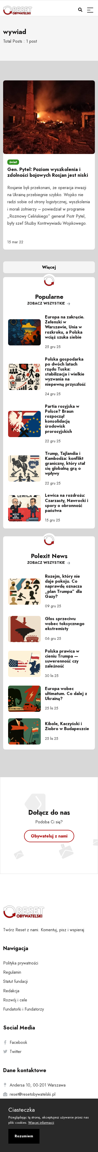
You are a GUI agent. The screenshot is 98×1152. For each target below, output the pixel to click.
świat (13, 162)
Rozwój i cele (15, 1000)
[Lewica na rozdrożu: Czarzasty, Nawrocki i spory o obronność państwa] (26, 508)
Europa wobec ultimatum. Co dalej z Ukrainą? (66, 694)
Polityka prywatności (20, 963)
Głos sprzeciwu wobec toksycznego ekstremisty (64, 624)
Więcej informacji (41, 1122)
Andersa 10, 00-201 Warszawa (38, 1085)
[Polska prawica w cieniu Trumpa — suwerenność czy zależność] (26, 664)
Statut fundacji (15, 981)
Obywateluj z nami (49, 836)
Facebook (18, 1042)
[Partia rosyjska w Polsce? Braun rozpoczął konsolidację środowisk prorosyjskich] (26, 424)
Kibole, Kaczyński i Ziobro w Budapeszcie (67, 726)
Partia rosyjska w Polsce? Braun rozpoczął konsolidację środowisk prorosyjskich (62, 418)
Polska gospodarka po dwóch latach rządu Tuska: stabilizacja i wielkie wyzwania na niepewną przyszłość (65, 371)
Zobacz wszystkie (46, 303)
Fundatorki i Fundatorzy (23, 1009)
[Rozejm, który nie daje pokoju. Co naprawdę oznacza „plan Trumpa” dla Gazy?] (26, 591)
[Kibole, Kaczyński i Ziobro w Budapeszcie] (26, 731)
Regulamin (12, 972)
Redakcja (11, 991)
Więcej (49, 267)
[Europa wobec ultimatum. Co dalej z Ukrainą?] (26, 699)
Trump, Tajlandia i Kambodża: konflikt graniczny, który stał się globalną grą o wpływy (65, 463)
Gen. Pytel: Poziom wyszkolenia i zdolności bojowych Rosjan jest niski (47, 172)
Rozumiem (24, 1136)
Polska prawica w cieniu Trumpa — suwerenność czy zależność (62, 658)
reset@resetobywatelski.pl (32, 1094)
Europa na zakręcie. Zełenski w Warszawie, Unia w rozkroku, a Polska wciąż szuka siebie (64, 327)
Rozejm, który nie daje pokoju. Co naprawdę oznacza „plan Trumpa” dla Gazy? (63, 586)
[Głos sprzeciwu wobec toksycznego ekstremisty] (26, 629)
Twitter (15, 1052)
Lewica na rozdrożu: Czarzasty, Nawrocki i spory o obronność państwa (66, 503)
